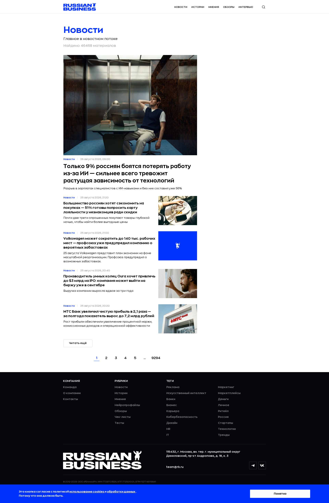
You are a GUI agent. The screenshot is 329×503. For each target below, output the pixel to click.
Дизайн (171, 423)
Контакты (70, 399)
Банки (170, 399)
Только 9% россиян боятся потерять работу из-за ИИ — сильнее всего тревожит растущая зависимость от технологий (127, 173)
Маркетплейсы (229, 393)
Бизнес (171, 405)
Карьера (172, 411)
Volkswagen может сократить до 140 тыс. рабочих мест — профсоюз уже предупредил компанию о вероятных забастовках (109, 243)
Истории (197, 7)
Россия (223, 417)
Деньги (223, 399)
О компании (72, 393)
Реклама (172, 387)
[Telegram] (253, 465)
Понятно (280, 493)
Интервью (246, 7)
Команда (70, 387)
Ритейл (223, 411)
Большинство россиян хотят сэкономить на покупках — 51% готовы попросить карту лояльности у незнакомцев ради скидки (103, 207)
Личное (223, 405)
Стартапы (225, 423)
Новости (180, 7)
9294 (155, 358)
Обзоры (228, 7)
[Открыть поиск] (263, 7)
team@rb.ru (175, 467)
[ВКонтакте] (262, 465)
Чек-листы (123, 417)
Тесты (119, 423)
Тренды (224, 435)
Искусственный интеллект (186, 393)
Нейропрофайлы (127, 405)
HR (168, 429)
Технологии (227, 429)
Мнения (213, 7)
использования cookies (87, 491)
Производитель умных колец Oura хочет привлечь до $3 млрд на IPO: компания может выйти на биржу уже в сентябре (109, 280)
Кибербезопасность (181, 417)
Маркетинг (226, 387)
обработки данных (121, 491)
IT (167, 435)
